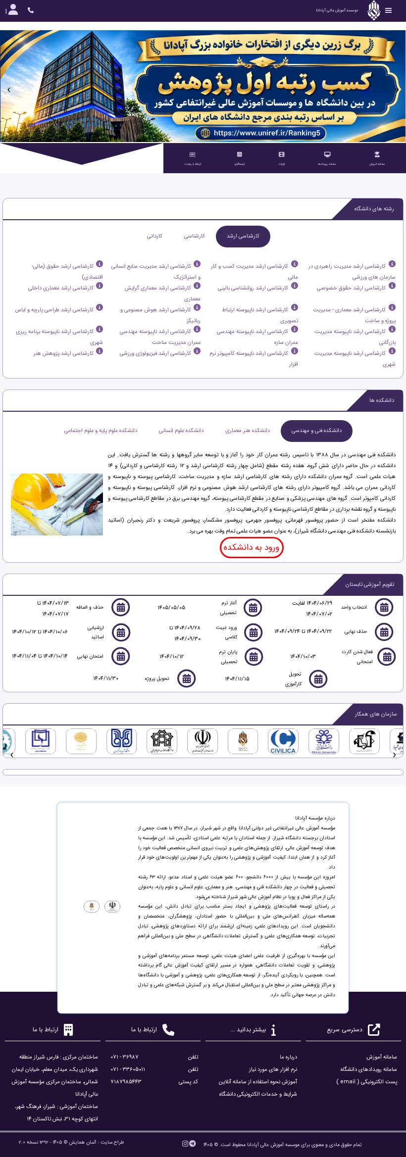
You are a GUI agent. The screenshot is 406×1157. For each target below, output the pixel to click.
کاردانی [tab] (154, 236)
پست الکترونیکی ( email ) (366, 1082)
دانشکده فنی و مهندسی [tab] (317, 431)
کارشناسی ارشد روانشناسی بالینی (253, 288)
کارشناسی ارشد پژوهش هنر (64, 353)
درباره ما (288, 1057)
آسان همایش (82, 1142)
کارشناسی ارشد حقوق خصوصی (351, 288)
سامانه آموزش (381, 1057)
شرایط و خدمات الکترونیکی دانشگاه (258, 1094)
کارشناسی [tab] (194, 236)
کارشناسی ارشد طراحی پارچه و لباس (54, 310)
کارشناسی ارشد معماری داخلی (61, 288)
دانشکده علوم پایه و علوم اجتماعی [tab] (100, 431)
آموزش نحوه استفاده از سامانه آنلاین (258, 1082)
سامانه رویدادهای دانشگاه (369, 1069)
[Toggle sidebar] (389, 10)
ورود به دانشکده (251, 547)
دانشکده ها (381, 400)
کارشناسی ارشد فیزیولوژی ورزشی (155, 353)
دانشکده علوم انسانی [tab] (181, 431)
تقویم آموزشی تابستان (370, 584)
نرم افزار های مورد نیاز (273, 1069)
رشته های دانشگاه (374, 209)
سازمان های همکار (376, 714)
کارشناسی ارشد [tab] (243, 236)
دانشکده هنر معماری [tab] (247, 431)
